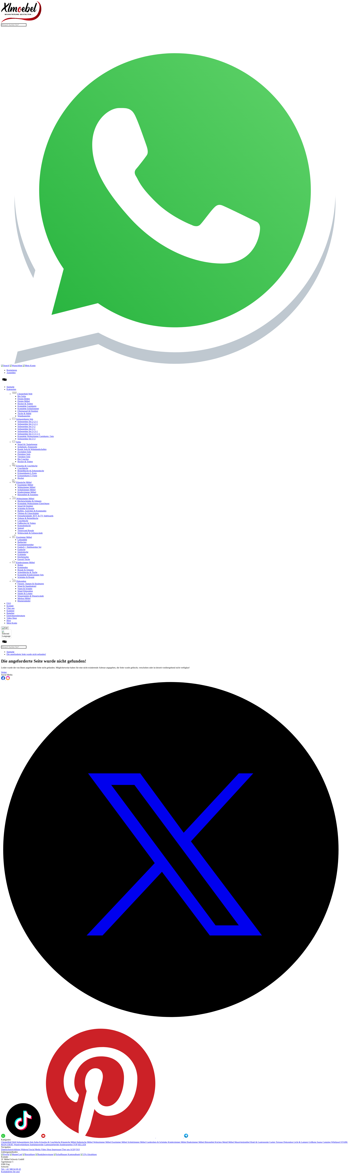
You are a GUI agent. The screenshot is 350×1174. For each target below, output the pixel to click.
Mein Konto (12, 623)
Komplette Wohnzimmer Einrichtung (33, 503)
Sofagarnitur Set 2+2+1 (28, 421)
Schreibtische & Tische (27, 572)
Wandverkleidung (22, 1144)
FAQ (9, 603)
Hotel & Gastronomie (259, 1142)
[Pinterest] (101, 1137)
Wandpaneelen (24, 416)
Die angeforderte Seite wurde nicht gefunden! (26, 654)
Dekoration (288, 1142)
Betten (20, 565)
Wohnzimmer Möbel (26, 487)
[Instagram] (8, 679)
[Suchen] (5, 365)
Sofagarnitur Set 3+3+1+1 (29, 434)
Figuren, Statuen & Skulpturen (31, 583)
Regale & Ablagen (25, 570)
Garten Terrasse (276, 1142)
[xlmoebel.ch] (21, 22)
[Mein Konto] (29, 365)
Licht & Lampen (301, 1142)
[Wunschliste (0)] (16, 365)
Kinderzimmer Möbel (27, 492)
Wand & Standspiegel (27, 586)
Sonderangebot (66, 1144)
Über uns (10, 608)
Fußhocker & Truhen (27, 523)
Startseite (10, 387)
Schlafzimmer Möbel (27, 490)
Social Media (35, 1149)
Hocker (21, 478)
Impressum (57, 1149)
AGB (72, 1149)
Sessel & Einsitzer (25, 506)
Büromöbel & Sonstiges (28, 494)
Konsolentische (24, 525)
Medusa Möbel (24, 598)
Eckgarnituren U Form (27, 475)
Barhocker (22, 542)
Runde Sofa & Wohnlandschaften (32, 449)
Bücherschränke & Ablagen (29, 501)
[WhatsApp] (175, 363)
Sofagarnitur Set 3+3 (26, 439)
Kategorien (11, 389)
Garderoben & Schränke (157, 1142)
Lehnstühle (22, 540)
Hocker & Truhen (25, 403)
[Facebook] (3, 679)
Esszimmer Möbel (25, 485)
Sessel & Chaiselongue (27, 444)
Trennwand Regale (26, 530)
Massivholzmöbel (242, 1142)
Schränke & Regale (26, 508)
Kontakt (10, 606)
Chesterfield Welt (9, 1142)
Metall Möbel (228, 1142)
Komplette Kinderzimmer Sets (31, 575)
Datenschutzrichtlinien (11, 1149)
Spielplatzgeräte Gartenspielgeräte (45, 1144)
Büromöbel (210, 1142)
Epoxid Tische (24, 559)
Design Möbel (24, 401)
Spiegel (21, 528)
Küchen (218, 1142)
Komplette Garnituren (27, 406)
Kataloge (10, 611)
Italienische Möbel (85, 1142)
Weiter (4, 672)
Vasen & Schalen (25, 588)
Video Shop (12, 618)
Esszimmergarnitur (26, 544)
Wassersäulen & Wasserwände (31, 596)
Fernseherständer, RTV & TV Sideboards (35, 516)
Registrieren (12, 370)
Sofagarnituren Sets (25, 1142)
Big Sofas (22, 396)
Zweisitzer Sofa (24, 452)
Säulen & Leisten (25, 593)
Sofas (36, 1142)
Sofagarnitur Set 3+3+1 (28, 431)
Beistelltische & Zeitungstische (31, 471)
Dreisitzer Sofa (24, 454)
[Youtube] (43, 1137)
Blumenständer (24, 601)
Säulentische (23, 552)
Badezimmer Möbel (196, 1142)
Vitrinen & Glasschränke (28, 513)
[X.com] (175, 1027)
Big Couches (23, 459)
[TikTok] (23, 1137)
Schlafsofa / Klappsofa (27, 447)
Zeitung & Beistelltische (28, 518)
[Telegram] (186, 1137)
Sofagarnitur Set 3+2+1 (28, 424)
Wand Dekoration (25, 591)
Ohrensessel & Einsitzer (28, 411)
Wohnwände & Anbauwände (30, 533)
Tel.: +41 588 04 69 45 (11, 1169)
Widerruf (25, 1149)
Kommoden (23, 567)
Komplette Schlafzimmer (28, 408)
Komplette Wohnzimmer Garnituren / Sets (36, 436)
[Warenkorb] (5, 627)
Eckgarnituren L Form (27, 473)
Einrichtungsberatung (16, 615)
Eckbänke (22, 554)
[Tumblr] (170, 1137)
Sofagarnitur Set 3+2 (26, 426)
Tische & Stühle (24, 413)
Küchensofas (23, 557)
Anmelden (11, 372)
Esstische (21, 549)
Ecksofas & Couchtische (50, 1142)
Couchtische (23, 468)
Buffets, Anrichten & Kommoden (32, 511)
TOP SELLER (79, 1144)
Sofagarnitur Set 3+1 (26, 429)
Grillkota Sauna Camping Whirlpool (324, 1142)
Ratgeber (10, 613)
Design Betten (24, 399)
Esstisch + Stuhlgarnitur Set (29, 547)
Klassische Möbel (69, 1142)
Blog (9, 620)
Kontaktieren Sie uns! (10, 1171)
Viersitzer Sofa (24, 456)
